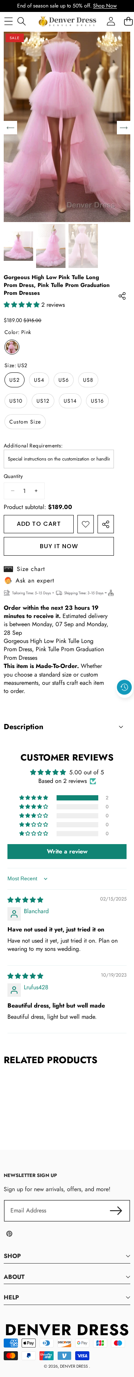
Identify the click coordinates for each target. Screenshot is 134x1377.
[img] (25, 900)
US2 (14, 380)
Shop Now (105, 5)
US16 (97, 401)
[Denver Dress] (68, 21)
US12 (43, 401)
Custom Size (25, 421)
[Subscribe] (116, 1210)
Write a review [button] (67, 851)
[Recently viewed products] (124, 687)
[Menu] (8, 21)
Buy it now (59, 546)
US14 (70, 401)
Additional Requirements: (33, 445)
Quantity (13, 476)
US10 (15, 401)
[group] (18, 246)
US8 (88, 380)
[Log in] (110, 21)
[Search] (21, 21)
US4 (39, 380)
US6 (63, 380)
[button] (124, 704)
